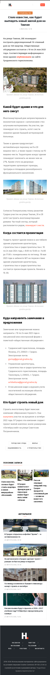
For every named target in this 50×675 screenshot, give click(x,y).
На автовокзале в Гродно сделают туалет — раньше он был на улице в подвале (23, 560)
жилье (35, 443)
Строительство (25, 13)
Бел (42, 5)
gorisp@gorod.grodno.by (20, 359)
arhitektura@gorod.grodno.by (22, 382)
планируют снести (34, 225)
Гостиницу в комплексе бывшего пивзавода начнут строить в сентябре (23, 585)
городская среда (18, 443)
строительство (34, 448)
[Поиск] (35, 5)
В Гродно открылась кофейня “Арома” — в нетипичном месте (22, 535)
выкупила (8, 416)
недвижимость (14, 448)
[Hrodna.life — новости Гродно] (10, 4)
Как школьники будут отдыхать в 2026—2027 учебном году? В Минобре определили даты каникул (23, 611)
